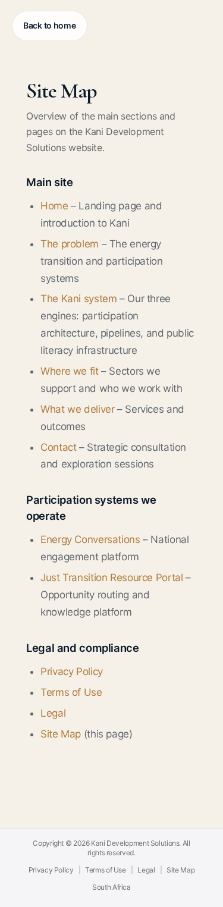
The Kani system (78, 299)
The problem (69, 244)
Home (54, 206)
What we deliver (77, 409)
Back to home (49, 25)
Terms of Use (71, 692)
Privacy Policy (71, 671)
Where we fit (69, 371)
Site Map (60, 734)
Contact (58, 447)
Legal (52, 713)
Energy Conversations (90, 539)
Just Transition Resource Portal (111, 577)
